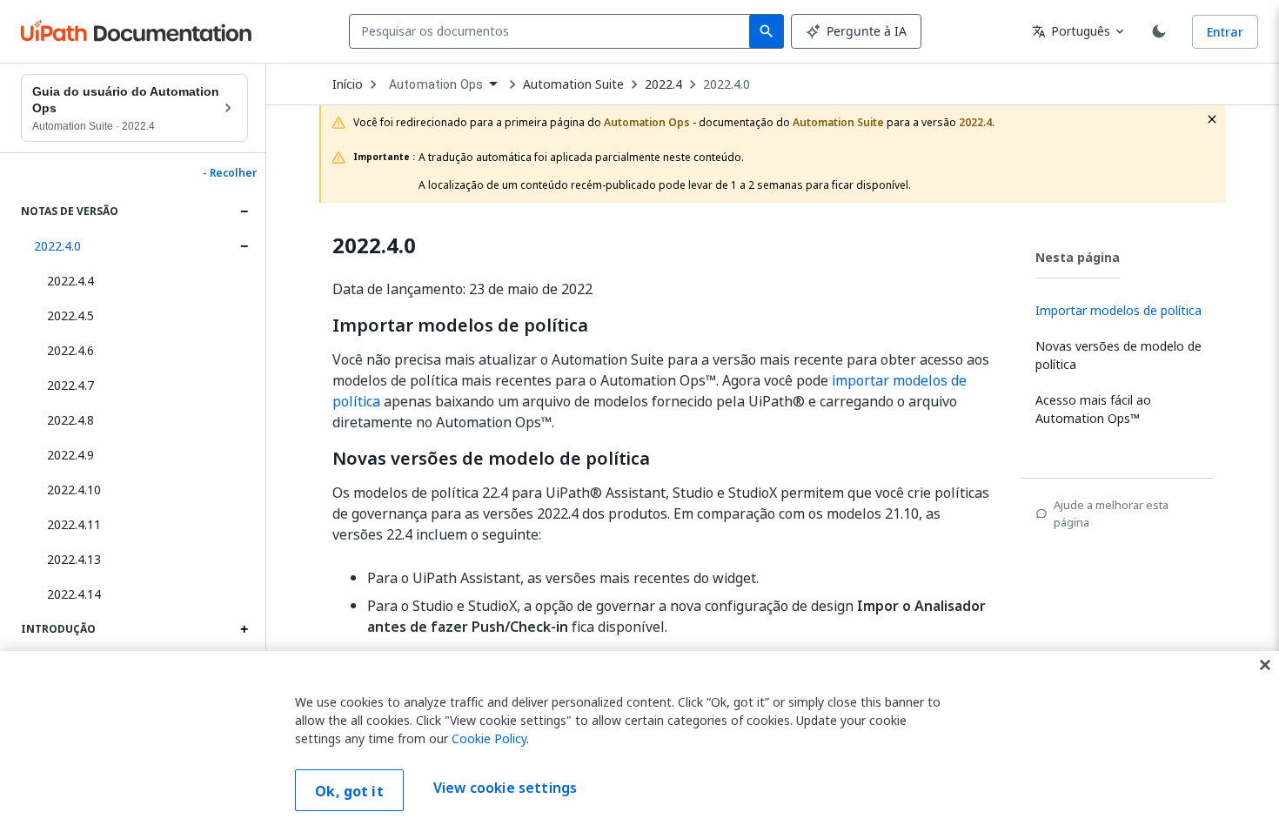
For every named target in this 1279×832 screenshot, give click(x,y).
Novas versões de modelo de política (491, 458)
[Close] (1265, 665)
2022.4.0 (57, 246)
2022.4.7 (70, 385)
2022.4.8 (70, 420)
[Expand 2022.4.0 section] (243, 246)
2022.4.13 (74, 559)
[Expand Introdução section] (243, 629)
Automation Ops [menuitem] (436, 84)
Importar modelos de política (460, 325)
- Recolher (230, 173)
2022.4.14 (74, 594)
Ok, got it (349, 791)
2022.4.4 (70, 281)
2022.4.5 (70, 315)
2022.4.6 (70, 350)
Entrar (1225, 32)
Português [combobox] (1071, 31)
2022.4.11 (74, 524)
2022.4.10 (74, 489)
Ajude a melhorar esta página (1111, 513)
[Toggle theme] (1159, 31)
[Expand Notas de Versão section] (243, 211)
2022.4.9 (70, 455)
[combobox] (553, 31)
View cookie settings (505, 788)
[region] (639, 741)
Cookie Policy (489, 738)
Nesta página (1077, 257)
